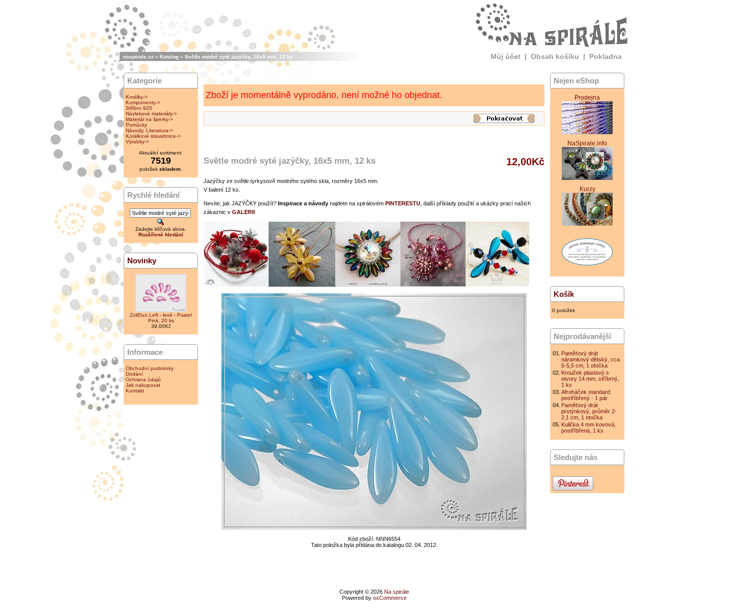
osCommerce (390, 598)
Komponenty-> (143, 102)
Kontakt (135, 390)
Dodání (134, 374)
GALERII (243, 212)
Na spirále (396, 592)
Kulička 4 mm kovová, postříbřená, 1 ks (588, 427)
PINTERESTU (402, 203)
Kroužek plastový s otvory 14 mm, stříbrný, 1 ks (590, 379)
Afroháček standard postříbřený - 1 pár (585, 395)
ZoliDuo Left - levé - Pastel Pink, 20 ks (161, 317)
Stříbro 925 (139, 108)
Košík (564, 294)
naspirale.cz (138, 56)
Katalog (169, 56)
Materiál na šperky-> (149, 119)
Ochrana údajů (143, 379)
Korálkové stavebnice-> (153, 136)
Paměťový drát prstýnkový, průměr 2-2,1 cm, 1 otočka (589, 411)
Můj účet (506, 56)
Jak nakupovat (143, 385)
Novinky (141, 260)
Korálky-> (137, 97)
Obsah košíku (555, 56)
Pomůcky (136, 125)
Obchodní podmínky (150, 368)
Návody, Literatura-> (149, 130)
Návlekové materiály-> (151, 113)
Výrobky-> (137, 141)
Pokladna (605, 56)
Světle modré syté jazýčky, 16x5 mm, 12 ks (239, 56)
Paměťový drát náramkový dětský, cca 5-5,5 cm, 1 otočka (590, 359)
